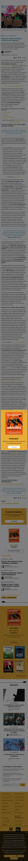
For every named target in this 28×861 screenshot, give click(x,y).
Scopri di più (14, 447)
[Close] (25, 412)
